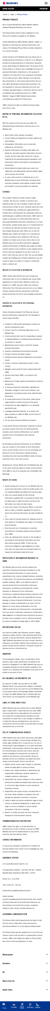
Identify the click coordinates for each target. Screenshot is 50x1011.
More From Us (8, 981)
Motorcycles (8, 954)
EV (4, 972)
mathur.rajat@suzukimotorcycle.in (16, 899)
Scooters (6, 963)
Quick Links (7, 990)
